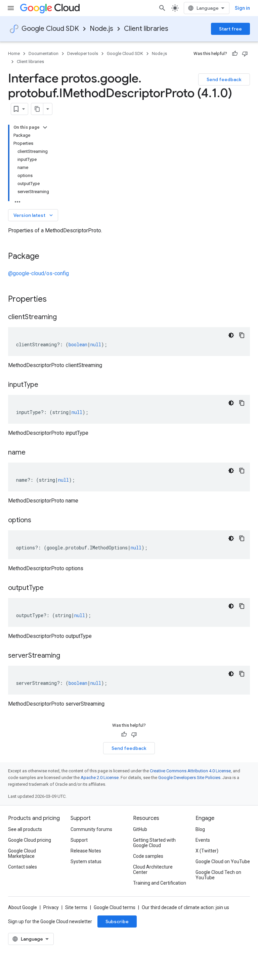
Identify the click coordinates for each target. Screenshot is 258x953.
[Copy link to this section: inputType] (45, 385)
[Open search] (162, 8)
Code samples (148, 856)
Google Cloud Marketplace (22, 853)
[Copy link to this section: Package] (46, 257)
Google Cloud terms (114, 907)
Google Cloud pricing (29, 840)
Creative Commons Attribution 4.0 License (190, 770)
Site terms (76, 907)
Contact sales (22, 867)
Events (203, 840)
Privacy (51, 907)
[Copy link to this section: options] (38, 521)
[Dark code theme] (231, 335)
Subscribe (117, 921)
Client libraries (146, 28)
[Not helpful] (245, 54)
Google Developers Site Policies (189, 777)
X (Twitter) (207, 850)
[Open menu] (10, 8)
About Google (22, 907)
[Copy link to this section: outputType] (50, 588)
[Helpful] (235, 54)
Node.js (101, 28)
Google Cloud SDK (50, 28)
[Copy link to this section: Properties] (55, 300)
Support (79, 840)
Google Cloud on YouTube (223, 861)
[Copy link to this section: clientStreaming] (63, 317)
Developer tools (82, 53)
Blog (200, 829)
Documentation (43, 53)
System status (86, 861)
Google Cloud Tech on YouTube (218, 875)
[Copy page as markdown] (37, 109)
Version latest (33, 215)
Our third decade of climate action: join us (185, 907)
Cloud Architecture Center (153, 869)
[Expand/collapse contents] (45, 127)
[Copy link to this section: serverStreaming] (67, 656)
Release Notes (86, 850)
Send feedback (224, 79)
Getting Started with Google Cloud (154, 842)
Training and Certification (159, 883)
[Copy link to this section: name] (32, 453)
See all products (25, 829)
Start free (230, 29)
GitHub (140, 829)
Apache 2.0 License (100, 777)
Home (14, 53)
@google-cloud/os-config (38, 273)
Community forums (91, 829)
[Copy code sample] (241, 335)
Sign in (242, 8)
